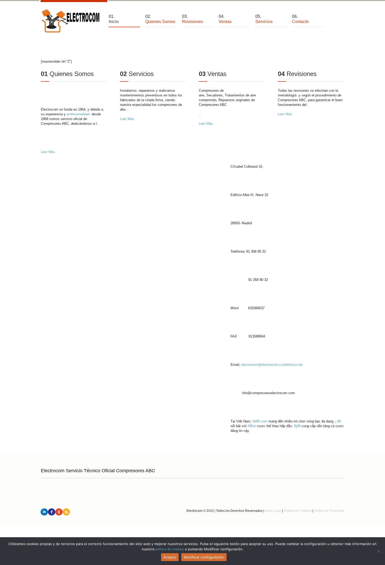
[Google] (59, 511)
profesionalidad (78, 114)
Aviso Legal (273, 511)
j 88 (338, 421)
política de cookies (169, 549)
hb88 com (259, 421)
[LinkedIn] (44, 511)
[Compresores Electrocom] (71, 21)
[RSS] (66, 511)
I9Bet (252, 426)
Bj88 (297, 426)
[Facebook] (51, 511)
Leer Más (48, 152)
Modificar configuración (204, 557)
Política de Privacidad (329, 511)
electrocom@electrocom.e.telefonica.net (271, 365)
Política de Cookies (297, 511)
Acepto (170, 557)
